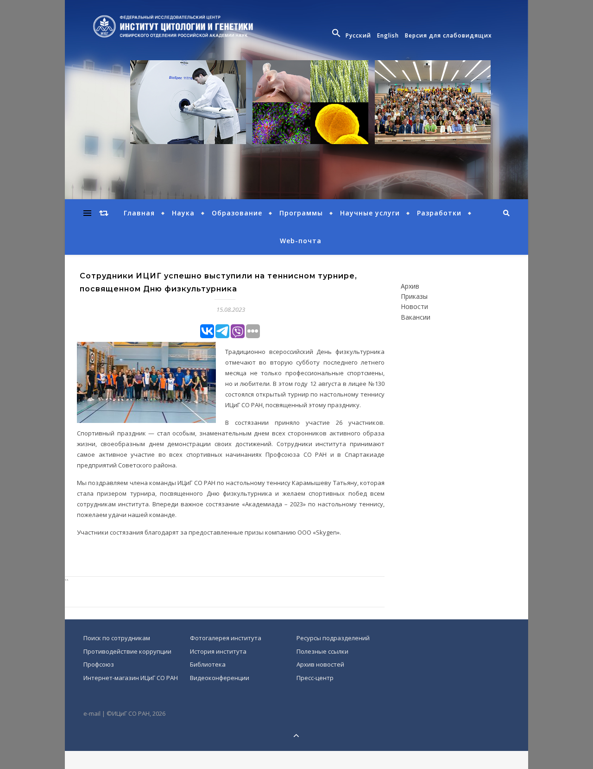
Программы (301, 212)
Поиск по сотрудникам (116, 638)
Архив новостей (320, 664)
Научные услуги (370, 212)
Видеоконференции (219, 678)
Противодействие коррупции (127, 651)
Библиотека (208, 664)
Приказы (414, 296)
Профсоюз (98, 664)
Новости (414, 306)
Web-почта (301, 240)
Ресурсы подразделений (333, 638)
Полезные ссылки (322, 651)
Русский (358, 35)
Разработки (439, 212)
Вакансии (415, 317)
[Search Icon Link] (337, 35)
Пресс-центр (315, 678)
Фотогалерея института (225, 638)
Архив (410, 286)
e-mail (92, 713)
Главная (139, 212)
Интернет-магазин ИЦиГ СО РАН (130, 678)
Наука (183, 212)
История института (218, 651)
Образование (237, 212)
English (388, 35)
